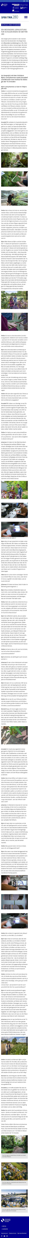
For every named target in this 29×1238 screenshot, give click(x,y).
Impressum (4, 1233)
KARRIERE (5, 1229)
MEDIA (4, 1226)
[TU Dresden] (5, 1220)
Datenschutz (12, 1233)
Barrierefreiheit (21, 1233)
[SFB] (9, 17)
